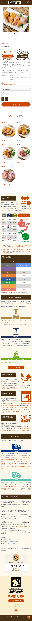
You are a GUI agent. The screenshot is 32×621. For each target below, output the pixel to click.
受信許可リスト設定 (10, 543)
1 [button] (15, 34)
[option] (16, 19)
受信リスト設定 (7, 539)
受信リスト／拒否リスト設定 (12, 541)
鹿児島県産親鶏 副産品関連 (8, 84)
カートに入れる (16, 104)
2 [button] (17, 34)
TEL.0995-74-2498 (16, 596)
